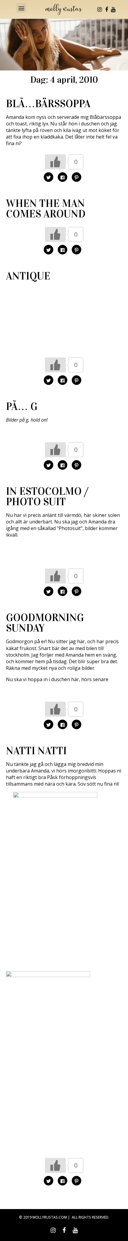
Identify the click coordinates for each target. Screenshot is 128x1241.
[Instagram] (99, 9)
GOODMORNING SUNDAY (45, 623)
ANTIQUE (28, 276)
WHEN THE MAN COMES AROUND (45, 208)
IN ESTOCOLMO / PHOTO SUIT (47, 496)
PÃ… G (22, 406)
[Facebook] (106, 9)
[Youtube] (113, 9)
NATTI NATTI (36, 750)
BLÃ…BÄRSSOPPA (48, 103)
